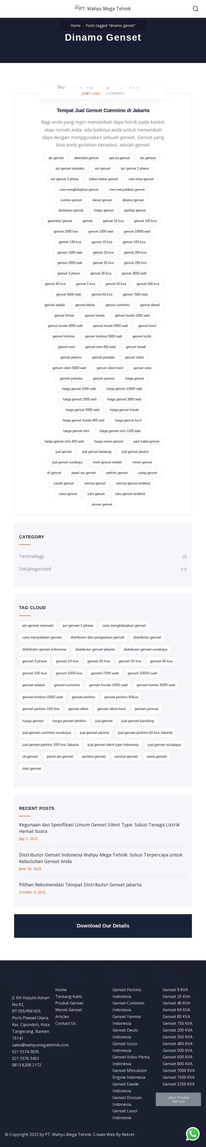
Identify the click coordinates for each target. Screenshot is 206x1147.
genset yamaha (71, 378)
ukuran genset (102, 504)
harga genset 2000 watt (80, 399)
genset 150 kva (134, 242)
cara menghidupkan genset (78, 189)
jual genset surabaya (67, 462)
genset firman (64, 315)
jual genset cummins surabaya (46, 733)
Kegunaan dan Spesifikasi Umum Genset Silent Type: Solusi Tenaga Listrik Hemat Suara (99, 828)
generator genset (60, 221)
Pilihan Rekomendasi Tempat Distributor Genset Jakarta (80, 885)
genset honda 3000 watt (65, 326)
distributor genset (70, 210)
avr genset (102, 168)
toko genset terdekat (130, 494)
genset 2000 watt (70, 263)
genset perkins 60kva (121, 697)
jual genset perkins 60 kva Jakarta (145, 733)
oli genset (54, 473)
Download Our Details (103, 925)
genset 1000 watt (100, 231)
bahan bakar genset (103, 179)
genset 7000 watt (135, 294)
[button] (178, 1099)
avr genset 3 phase (65, 179)
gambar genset (135, 210)
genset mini (66, 347)
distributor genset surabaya (145, 649)
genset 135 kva (70, 242)
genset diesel (150, 305)
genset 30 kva (100, 273)
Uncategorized (35, 569)
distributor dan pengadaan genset (97, 637)
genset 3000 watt (134, 273)
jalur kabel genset (146, 441)
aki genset (56, 158)
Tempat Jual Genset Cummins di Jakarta (103, 110)
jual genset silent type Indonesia (113, 745)
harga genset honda (124, 410)
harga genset (134, 378)
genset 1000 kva (66, 231)
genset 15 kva (102, 242)
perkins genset (117, 473)
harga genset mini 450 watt (64, 441)
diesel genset (102, 200)
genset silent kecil (110, 368)
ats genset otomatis (70, 168)
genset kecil (147, 326)
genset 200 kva (135, 252)
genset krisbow (64, 336)
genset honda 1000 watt (132, 315)
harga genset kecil (128, 420)
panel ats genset (84, 473)
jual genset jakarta (135, 452)
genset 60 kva (102, 294)
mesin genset (142, 462)
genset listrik (142, 336)
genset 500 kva (148, 284)
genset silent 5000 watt (69, 368)
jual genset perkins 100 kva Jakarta (50, 745)
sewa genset (68, 494)
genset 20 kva (103, 252)
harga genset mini (76, 431)
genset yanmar (104, 378)
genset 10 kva (113, 221)
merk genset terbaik (107, 462)
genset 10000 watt (137, 231)
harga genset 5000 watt (82, 410)
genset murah (136, 347)
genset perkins (71, 357)
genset (87, 221)
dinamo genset (133, 200)
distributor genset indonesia (44, 649)
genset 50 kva (116, 284)
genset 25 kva (103, 263)
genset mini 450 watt (100, 347)
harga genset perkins (69, 721)
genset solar (142, 368)
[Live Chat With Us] (193, 1134)
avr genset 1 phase (135, 168)
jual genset (64, 452)
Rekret (128, 1134)
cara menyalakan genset (127, 189)
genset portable (103, 357)
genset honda (95, 315)
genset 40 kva (55, 284)
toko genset (96, 494)
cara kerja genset (140, 179)
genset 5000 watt (68, 294)
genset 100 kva (145, 221)
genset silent (134, 357)
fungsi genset (104, 210)
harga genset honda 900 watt (84, 420)
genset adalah (54, 305)
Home (76, 25)
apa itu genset (119, 158)
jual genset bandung (96, 452)
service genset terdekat (133, 483)
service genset (95, 483)
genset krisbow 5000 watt (103, 336)
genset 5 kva (85, 284)
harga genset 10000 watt (124, 389)
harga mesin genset (108, 441)
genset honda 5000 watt (110, 326)
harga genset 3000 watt (124, 399)
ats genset (148, 158)
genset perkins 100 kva (40, 709)
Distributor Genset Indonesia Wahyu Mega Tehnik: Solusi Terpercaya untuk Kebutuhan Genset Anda (100, 858)
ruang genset (147, 473)
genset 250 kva (135, 263)
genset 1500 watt (70, 252)
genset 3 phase (69, 273)
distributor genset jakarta (95, 649)
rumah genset (64, 483)
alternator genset (86, 158)
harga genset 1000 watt (79, 389)
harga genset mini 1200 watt (120, 431)
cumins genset (71, 200)
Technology (31, 556)
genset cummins (118, 305)
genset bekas (85, 305)
